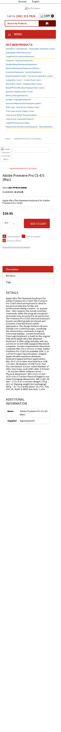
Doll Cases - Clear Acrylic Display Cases (22, 107)
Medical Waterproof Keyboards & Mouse (22, 68)
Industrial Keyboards (15, 72)
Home (7, 138)
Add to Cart (38, 223)
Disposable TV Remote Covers (18, 52)
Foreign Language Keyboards (18, 99)
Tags (8, 282)
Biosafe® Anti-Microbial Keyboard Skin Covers (25, 88)
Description (12, 269)
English (35, 1)
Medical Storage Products (17, 95)
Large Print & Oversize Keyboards (20, 56)
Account (22, 1)
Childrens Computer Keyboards (19, 60)
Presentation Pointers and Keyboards (21, 127)
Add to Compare (33, 236)
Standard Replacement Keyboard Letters (23, 103)
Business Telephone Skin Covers (19, 91)
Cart (48, 15)
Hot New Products (19, 45)
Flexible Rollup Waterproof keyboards (21, 64)
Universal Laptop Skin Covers (40, 76)
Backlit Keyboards (33, 72)
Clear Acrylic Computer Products (20, 119)
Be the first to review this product (16, 247)
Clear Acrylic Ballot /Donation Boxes (21, 115)
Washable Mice (45, 127)
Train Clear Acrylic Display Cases (20, 111)
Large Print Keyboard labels (17, 123)
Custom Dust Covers (32, 80)
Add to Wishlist (13, 236)
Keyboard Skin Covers (32, 84)
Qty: (6, 222)
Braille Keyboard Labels (16, 76)
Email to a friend (14, 240)
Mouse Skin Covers (14, 84)
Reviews (10, 275)
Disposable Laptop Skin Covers (42, 49)
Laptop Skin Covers (14, 80)
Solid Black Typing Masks (16, 49)
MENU (17, 34)
